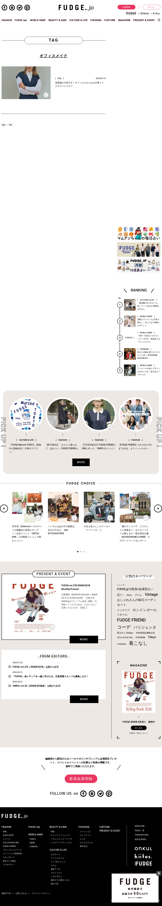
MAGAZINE (124, 20)
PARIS (32, 842)
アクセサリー (8, 864)
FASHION (7, 20)
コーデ (124, 627)
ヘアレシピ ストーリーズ (61, 839)
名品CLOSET (8, 835)
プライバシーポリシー (40, 893)
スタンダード (8, 857)
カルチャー (55, 854)
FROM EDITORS (142, 834)
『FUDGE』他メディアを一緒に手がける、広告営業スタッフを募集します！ (50, 676)
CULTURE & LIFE (78, 20)
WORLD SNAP (38, 20)
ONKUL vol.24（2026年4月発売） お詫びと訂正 (36, 686)
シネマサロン (56, 876)
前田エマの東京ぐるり (60, 880)
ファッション (85, 831)
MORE (84, 639)
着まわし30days (125, 632)
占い (120, 594)
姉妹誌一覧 (139, 830)
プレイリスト (56, 872)
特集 (5, 831)
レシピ (82, 839)
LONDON (33, 846)
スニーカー (121, 585)
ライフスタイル (57, 858)
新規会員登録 (80, 778)
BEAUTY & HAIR (57, 20)
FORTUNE (109, 20)
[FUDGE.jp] (76, 7)
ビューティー (85, 835)
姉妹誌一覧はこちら (137, 733)
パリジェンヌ (145, 627)
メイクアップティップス (61, 842)
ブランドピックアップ (12, 849)
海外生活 (83, 846)
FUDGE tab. (21, 20)
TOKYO (33, 839)
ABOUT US (6, 893)
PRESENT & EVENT (144, 20)
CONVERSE (121, 644)
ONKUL (129, 595)
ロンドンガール (145, 610)
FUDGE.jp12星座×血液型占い (135, 589)
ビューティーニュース (60, 835)
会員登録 (126, 7)
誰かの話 (54, 883)
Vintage (151, 594)
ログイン (151, 7)
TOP (3, 124)
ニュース (6, 839)
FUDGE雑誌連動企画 (145, 632)
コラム (53, 865)
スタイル (122, 615)
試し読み (139, 727)
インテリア (123, 610)
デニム (138, 595)
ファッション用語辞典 (12, 853)
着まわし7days (9, 861)
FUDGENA (95, 20)
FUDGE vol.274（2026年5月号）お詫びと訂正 (35, 667)
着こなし (138, 643)
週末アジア (55, 869)
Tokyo (152, 637)
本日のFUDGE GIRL (125, 637)
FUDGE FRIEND (131, 620)
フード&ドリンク (58, 861)
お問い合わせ (21, 893)
